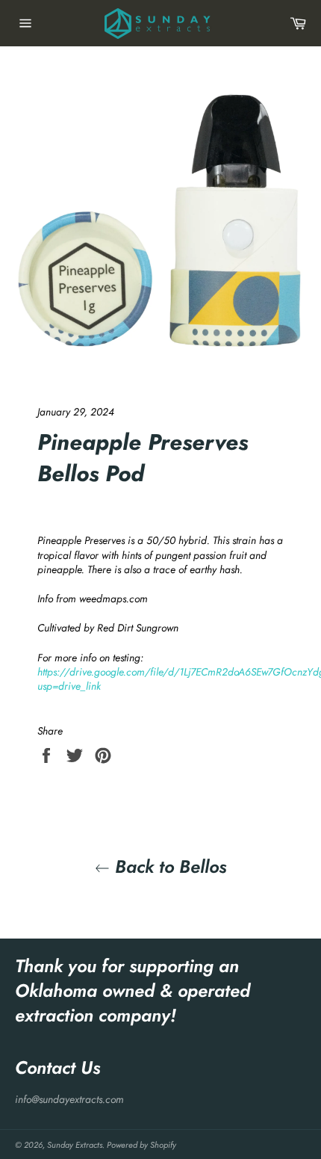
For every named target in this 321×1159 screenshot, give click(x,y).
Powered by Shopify (141, 1145)
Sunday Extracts (74, 1145)
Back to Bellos (168, 866)
